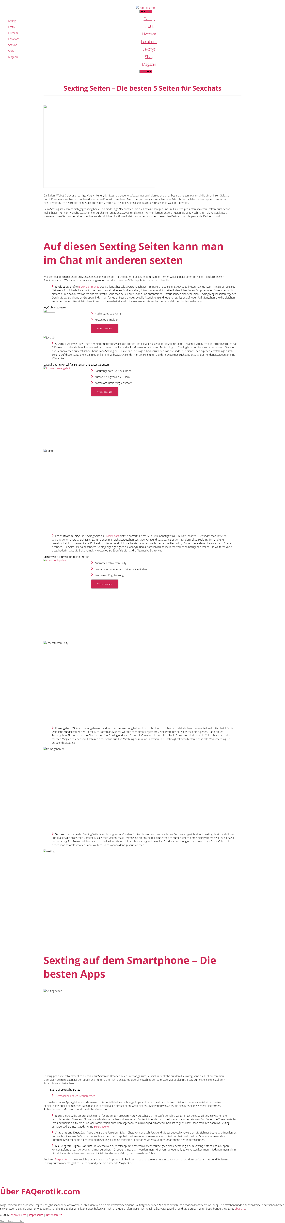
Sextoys (149, 49)
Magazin (149, 64)
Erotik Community (88, 286)
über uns (240, 1208)
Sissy (149, 56)
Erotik (149, 26)
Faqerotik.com (17, 1215)
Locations (149, 41)
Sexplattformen (64, 1159)
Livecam (149, 33)
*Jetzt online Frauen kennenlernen (75, 1096)
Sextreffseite (101, 1126)
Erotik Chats (112, 536)
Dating (149, 18)
